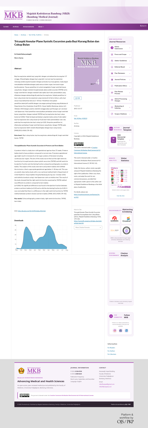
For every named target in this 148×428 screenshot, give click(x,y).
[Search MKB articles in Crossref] (126, 219)
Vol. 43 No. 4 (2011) (35, 35)
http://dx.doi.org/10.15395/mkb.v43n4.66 (32, 211)
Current (5, 27)
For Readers (111, 348)
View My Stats (120, 196)
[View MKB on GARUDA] (114, 219)
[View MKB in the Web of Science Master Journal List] (126, 230)
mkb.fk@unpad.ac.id (105, 387)
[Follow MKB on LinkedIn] (126, 330)
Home (16, 35)
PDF (78, 98)
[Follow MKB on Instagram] (114, 330)
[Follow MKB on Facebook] (120, 330)
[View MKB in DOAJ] (114, 230)
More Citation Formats (83, 227)
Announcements (28, 27)
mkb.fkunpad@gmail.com (106, 384)
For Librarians (112, 354)
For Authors (111, 351)
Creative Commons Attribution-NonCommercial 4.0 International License (87, 150)
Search (144, 26)
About (40, 27)
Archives (16, 27)
